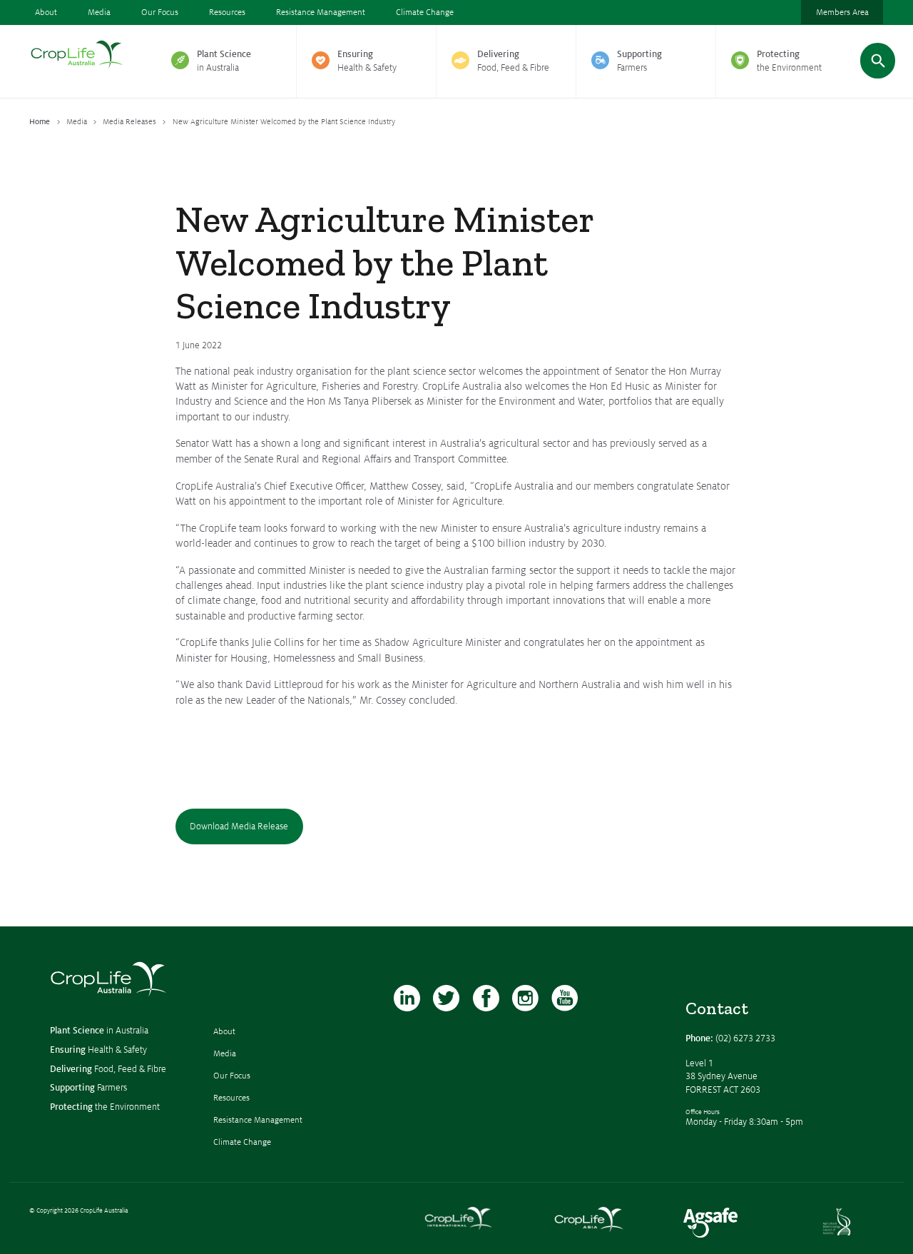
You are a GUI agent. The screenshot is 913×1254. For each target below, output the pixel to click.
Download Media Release (239, 826)
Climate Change (425, 12)
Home (39, 121)
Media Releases (129, 121)
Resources (227, 12)
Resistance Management (320, 12)
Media (99, 12)
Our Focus (159, 12)
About (46, 12)
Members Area (842, 12)
